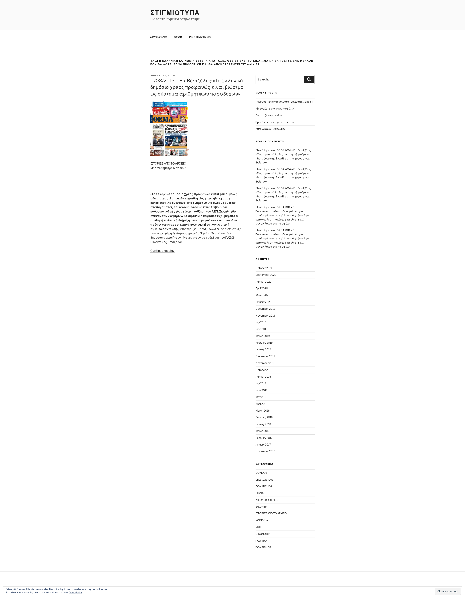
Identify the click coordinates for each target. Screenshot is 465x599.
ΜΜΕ (259, 527)
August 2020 (264, 281)
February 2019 (264, 342)
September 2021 (266, 274)
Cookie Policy (75, 592)
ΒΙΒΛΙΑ (260, 493)
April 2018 (261, 403)
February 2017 (264, 437)
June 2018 (262, 390)
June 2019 (262, 329)
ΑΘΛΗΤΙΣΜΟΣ (264, 486)
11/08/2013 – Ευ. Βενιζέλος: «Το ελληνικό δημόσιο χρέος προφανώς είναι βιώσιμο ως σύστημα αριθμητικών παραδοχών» (196, 87)
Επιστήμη (261, 506)
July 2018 (261, 383)
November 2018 (265, 363)
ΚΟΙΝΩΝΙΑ (262, 520)
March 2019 (263, 335)
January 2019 (263, 349)
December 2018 (265, 356)
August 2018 (263, 376)
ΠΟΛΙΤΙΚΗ (261, 540)
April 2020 (262, 288)
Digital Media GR (200, 36)
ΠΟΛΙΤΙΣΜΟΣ (263, 547)
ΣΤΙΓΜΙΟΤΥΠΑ (175, 13)
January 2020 (264, 301)
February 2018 (264, 417)
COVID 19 (261, 472)
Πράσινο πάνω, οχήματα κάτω (275, 122)
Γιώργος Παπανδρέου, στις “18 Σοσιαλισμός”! (284, 101)
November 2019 (265, 315)
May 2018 (261, 396)
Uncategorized (264, 479)
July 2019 (261, 322)
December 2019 (265, 308)
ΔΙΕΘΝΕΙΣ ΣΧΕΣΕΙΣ (267, 499)
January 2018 (263, 424)
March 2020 (263, 295)
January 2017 (263, 444)
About (178, 36)
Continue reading (162, 250)
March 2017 (263, 430)
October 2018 (264, 369)
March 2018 (263, 410)
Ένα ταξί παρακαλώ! (269, 115)
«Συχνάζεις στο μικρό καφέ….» (275, 108)
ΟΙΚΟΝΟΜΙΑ (263, 533)
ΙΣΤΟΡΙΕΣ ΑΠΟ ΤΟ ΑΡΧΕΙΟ (271, 513)
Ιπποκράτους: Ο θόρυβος (271, 128)
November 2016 (265, 451)
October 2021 (264, 268)
